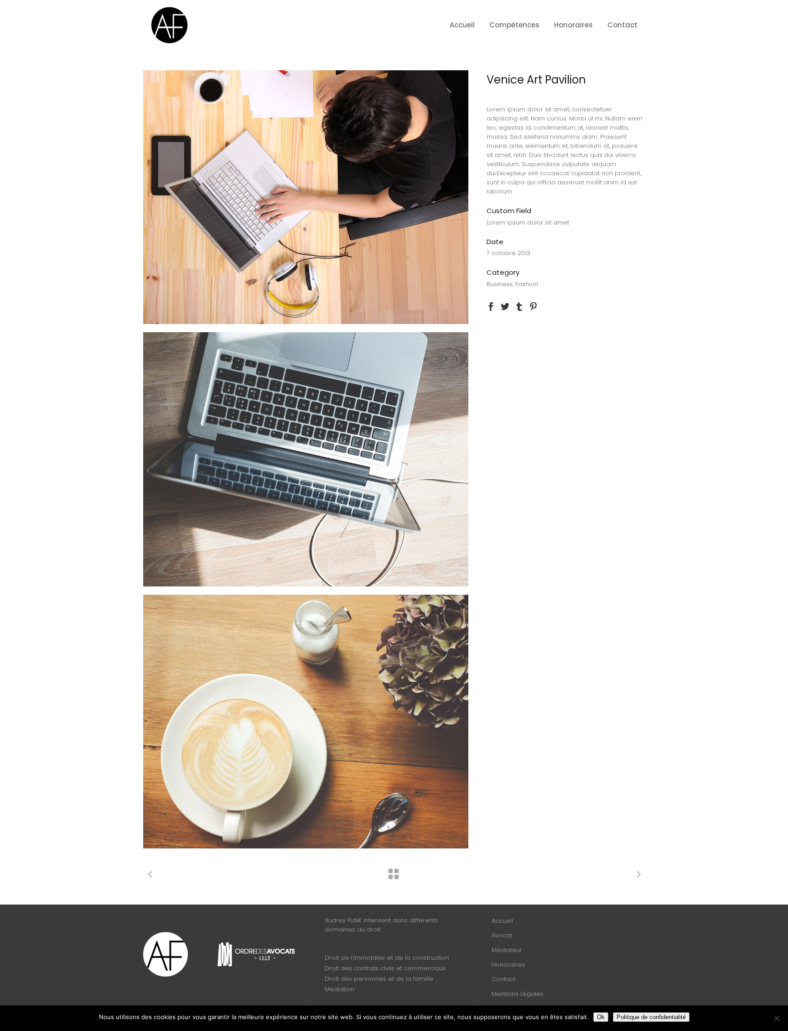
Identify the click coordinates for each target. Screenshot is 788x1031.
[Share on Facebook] (491, 306)
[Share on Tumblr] (519, 306)
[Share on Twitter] (505, 306)
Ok (601, 1017)
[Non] (776, 1018)
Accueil (502, 920)
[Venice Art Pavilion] (305, 197)
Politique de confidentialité (651, 1017)
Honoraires (508, 964)
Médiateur (507, 950)
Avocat (502, 935)
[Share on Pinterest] (533, 306)
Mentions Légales (518, 993)
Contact (503, 979)
